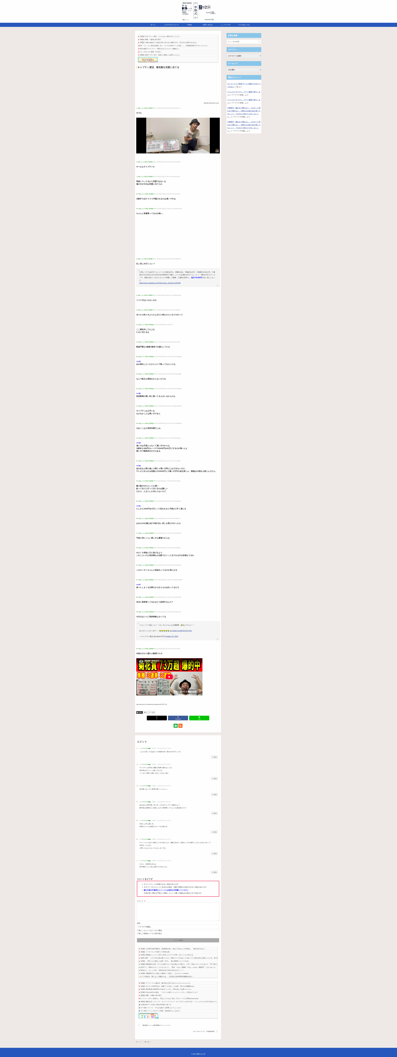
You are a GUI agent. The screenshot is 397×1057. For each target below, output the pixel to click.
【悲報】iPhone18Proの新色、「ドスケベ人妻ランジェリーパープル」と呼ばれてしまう (169, 992)
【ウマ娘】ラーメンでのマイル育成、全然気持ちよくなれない (160, 1011)
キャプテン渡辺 (150, 712)
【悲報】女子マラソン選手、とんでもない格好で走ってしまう (159, 36)
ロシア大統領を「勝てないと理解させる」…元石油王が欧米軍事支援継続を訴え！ (167, 976)
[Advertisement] (178, 85)
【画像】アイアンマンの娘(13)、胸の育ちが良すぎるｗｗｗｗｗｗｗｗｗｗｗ (165, 983)
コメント (141, 901)
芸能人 (140, 712)
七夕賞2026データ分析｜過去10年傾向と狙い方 (155, 1004)
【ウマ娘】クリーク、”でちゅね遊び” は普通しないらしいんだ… (161, 1008)
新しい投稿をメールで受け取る (150, 933)
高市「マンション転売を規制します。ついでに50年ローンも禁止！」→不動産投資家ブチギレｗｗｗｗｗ (173, 45)
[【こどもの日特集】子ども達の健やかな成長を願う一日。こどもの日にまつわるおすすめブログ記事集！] (148, 1017)
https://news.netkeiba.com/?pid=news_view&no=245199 (160, 283)
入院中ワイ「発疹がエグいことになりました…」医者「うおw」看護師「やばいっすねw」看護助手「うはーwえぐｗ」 (178, 967)
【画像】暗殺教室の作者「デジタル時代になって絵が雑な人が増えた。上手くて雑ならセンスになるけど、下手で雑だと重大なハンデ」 (184, 964)
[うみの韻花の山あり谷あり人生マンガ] (148, 61)
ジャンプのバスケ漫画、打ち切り (150, 52)
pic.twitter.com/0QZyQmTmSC (181, 631)
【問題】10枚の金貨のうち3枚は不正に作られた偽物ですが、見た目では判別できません (168, 42)
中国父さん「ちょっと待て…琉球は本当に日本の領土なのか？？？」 (162, 970)
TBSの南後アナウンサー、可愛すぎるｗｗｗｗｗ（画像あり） (159, 49)
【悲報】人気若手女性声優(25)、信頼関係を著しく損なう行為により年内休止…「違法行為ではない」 (173, 949)
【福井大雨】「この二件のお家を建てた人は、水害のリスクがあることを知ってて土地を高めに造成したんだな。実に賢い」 (180, 958)
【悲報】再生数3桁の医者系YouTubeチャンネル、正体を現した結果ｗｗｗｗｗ (165, 989)
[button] (259, 41)
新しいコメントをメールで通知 (150, 930)
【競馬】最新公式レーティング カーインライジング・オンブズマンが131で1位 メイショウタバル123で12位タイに (178, 1001)
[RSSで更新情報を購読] (180, 726)
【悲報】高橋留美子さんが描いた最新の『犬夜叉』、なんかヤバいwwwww (164, 973)
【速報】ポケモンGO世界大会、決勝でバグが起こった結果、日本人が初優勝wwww (167, 986)
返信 (215, 757)
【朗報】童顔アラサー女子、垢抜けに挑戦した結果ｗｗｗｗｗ (159, 55)
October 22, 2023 (172, 636)
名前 (138, 923)
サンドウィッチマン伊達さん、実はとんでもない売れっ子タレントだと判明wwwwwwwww (169, 998)
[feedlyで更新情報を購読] (176, 726)
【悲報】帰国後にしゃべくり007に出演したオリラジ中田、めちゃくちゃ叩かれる (166, 955)
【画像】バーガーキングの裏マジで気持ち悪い (155, 952)
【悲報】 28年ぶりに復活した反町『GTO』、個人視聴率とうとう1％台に (164, 961)
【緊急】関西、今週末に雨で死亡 (150, 39)
